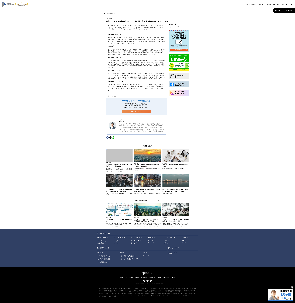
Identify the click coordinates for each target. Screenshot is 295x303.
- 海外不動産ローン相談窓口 (127, 255)
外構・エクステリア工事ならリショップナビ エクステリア (147, 288)
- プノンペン (100, 240)
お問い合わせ (123, 277)
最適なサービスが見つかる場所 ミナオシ (143, 295)
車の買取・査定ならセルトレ (129, 288)
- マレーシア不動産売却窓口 (127, 256)
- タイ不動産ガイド (102, 261)
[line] (113, 137)
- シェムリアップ (101, 242)
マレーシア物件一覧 (136, 237)
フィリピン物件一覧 (119, 237)
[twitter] (110, 137)
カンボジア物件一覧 (103, 237)
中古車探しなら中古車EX (118, 288)
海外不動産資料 (271, 4)
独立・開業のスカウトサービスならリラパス (173, 295)
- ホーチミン (167, 242)
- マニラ (116, 240)
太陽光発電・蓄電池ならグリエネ (125, 290)
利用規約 (137, 277)
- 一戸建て (171, 253)
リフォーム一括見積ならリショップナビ (166, 288)
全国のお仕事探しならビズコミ (123, 293)
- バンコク (150, 240)
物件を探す (262, 4)
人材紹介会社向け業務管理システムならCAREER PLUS (152, 291)
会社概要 (131, 277)
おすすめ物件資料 (282, 4)
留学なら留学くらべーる (161, 290)
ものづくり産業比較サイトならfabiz (111, 291)
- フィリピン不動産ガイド (103, 258)
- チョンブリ (151, 242)
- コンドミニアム (172, 252)
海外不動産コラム (111, 13)
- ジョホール (134, 242)
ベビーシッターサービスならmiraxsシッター (161, 293)
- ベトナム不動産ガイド (103, 262)
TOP (105, 13)
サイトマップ (171, 277)
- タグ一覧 (146, 255)
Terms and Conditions (161, 277)
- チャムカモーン (101, 243)
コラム (290, 4)
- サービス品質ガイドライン (127, 259)
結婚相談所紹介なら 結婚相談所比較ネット (175, 290)
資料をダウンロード (136, 111)
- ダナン (166, 240)
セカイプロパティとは (250, 4)
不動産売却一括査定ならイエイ (158, 295)
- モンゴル (184, 242)
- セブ (115, 242)
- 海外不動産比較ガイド (103, 255)
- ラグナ (116, 243)
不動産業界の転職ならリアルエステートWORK (126, 295)
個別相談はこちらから (284, 10)
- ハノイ (166, 243)
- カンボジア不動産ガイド (103, 256)
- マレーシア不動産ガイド (103, 259)
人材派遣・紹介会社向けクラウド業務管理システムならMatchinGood (177, 291)
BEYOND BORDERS (154, 129)
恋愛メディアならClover (123, 291)
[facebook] (107, 137)
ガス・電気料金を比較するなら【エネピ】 (110, 290)
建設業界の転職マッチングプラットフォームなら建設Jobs (182, 293)
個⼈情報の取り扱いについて (148, 277)
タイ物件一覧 (151, 237)
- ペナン (133, 243)
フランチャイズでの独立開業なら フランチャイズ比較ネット (144, 290)
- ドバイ (183, 240)
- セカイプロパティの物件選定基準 (129, 258)
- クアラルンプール (136, 240)
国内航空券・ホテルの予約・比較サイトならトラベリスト (141, 293)
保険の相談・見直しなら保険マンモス (109, 296)
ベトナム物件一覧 (169, 237)
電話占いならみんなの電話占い (135, 291)
